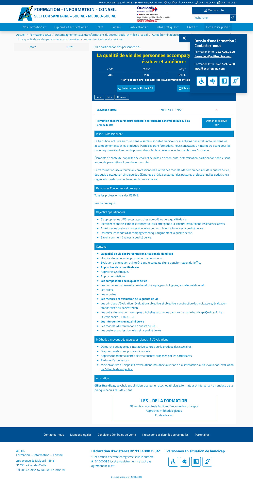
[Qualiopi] (154, 13)
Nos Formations (33, 27)
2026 (70, 47)
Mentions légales (81, 434)
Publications (137, 27)
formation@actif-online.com (212, 56)
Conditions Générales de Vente (117, 434)
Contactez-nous (54, 434)
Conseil (116, 27)
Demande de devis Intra (216, 123)
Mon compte (215, 10)
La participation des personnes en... (119, 47)
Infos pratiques (167, 27)
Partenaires (202, 434)
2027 (32, 47)
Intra (100, 27)
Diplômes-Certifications (70, 27)
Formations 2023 (40, 34)
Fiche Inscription (217, 27)
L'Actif (191, 27)
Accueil (20, 34)
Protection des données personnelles (165, 434)
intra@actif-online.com (209, 68)
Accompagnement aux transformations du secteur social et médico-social (101, 34)
